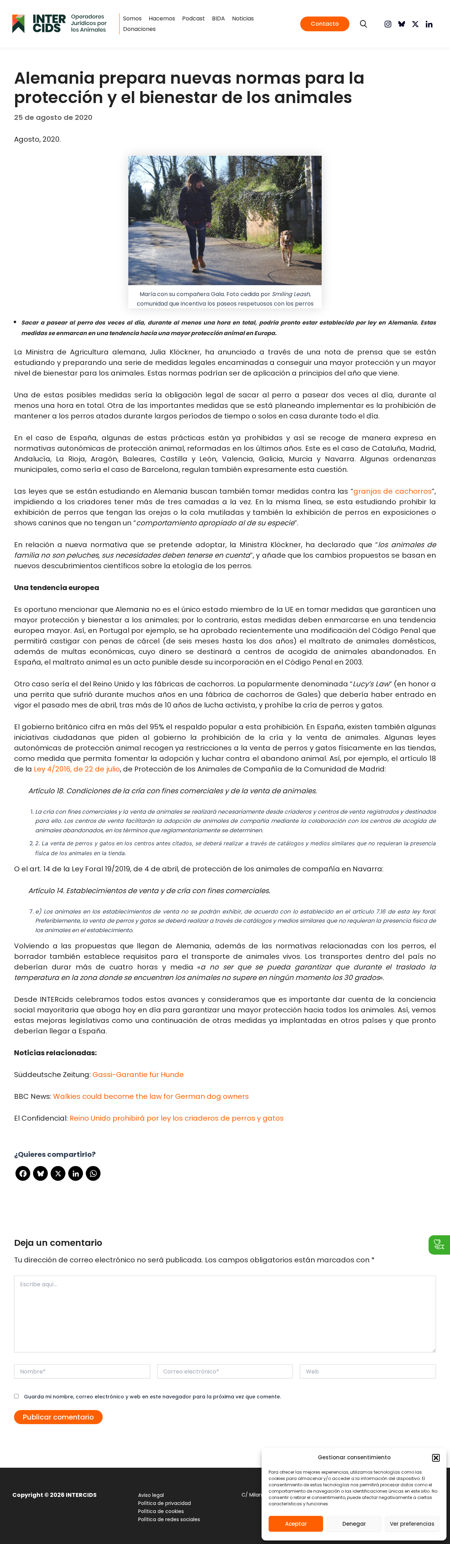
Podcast (193, 18)
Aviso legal (151, 1495)
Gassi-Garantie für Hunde (138, 1074)
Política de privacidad (164, 1503)
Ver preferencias (412, 1523)
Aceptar (296, 1523)
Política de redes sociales (169, 1519)
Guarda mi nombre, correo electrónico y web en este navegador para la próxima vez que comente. (152, 1396)
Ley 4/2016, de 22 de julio (77, 769)
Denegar (354, 1523)
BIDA (218, 18)
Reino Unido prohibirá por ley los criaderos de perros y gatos (177, 1118)
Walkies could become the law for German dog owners (151, 1096)
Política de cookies (161, 1511)
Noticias (243, 18)
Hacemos (162, 18)
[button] (435, 1457)
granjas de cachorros (392, 491)
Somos (132, 18)
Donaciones (139, 29)
